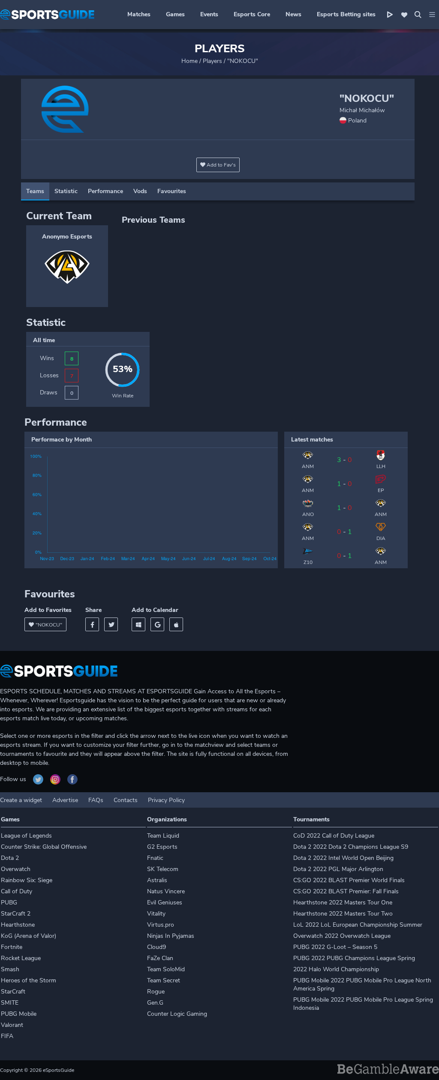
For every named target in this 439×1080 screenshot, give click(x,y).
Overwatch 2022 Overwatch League (342, 936)
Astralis (157, 880)
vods (140, 191)
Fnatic (155, 858)
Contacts (126, 800)
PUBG (9, 902)
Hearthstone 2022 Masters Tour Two (343, 914)
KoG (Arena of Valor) (28, 936)
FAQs (95, 800)
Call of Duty (16, 891)
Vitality (156, 914)
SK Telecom (162, 869)
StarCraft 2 (15, 914)
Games (175, 14)
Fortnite (11, 947)
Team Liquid (163, 836)
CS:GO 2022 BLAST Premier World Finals (349, 880)
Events (209, 14)
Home (189, 61)
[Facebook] (92, 624)
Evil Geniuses (164, 902)
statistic (66, 191)
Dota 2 (10, 858)
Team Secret (163, 980)
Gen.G (155, 1003)
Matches (138, 14)
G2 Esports (162, 847)
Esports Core (252, 14)
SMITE (9, 1003)
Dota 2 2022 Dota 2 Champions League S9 (350, 847)
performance (105, 191)
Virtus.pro (160, 925)
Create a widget (21, 800)
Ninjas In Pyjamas (170, 936)
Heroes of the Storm (28, 980)
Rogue (156, 992)
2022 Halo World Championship (336, 969)
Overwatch (15, 869)
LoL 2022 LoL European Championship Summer (357, 925)
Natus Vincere (166, 891)
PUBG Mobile (18, 1014)
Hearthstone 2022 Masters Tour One (342, 902)
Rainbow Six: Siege (26, 880)
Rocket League (21, 958)
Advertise (65, 800)
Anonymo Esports (67, 237)
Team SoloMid (166, 969)
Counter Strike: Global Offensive (44, 847)
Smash (10, 969)
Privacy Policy (166, 800)
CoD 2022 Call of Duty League (333, 836)
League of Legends (26, 836)
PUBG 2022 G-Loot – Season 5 (335, 947)
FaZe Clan (160, 958)
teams (35, 191)
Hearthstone (18, 925)
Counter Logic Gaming (177, 1014)
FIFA (7, 1036)
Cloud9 (156, 947)
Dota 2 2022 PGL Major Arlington (338, 869)
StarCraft (13, 992)
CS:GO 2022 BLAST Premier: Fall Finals (346, 891)
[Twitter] (111, 624)
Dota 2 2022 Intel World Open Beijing (343, 858)
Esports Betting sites (346, 14)
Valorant (12, 1025)
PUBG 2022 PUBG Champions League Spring (354, 958)
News (293, 14)
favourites (171, 191)
